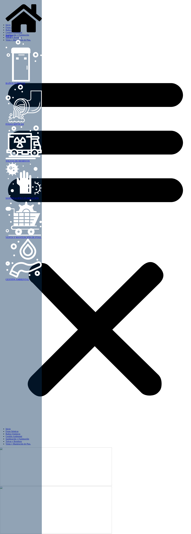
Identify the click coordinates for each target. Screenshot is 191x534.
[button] (95, 234)
